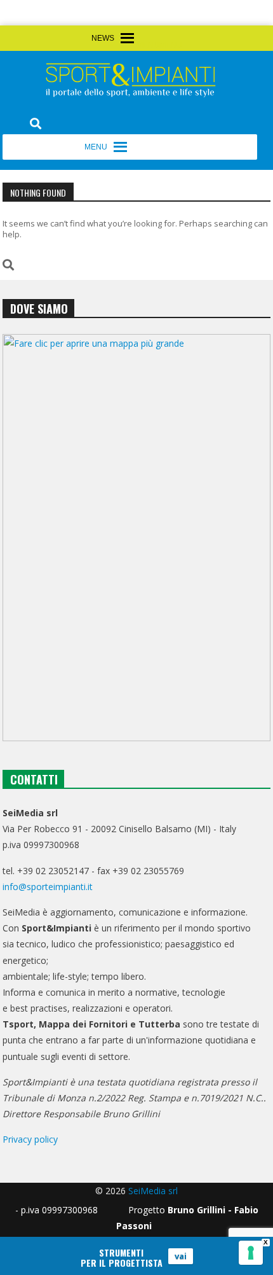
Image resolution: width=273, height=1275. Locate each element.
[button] (159, 45)
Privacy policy (30, 1139)
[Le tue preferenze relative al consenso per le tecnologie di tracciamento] (251, 1253)
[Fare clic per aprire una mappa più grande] (136, 537)
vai (181, 1256)
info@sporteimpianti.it (48, 887)
